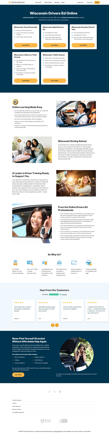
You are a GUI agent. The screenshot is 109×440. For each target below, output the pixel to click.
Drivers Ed (38, 2)
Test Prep (56, 2)
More (63, 2)
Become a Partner (16, 409)
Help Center (90, 2)
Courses (14, 403)
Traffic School (48, 2)
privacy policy (58, 431)
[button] (52, 324)
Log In (97, 2)
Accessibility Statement (18, 412)
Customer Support (16, 400)
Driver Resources (16, 406)
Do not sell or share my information (81, 431)
